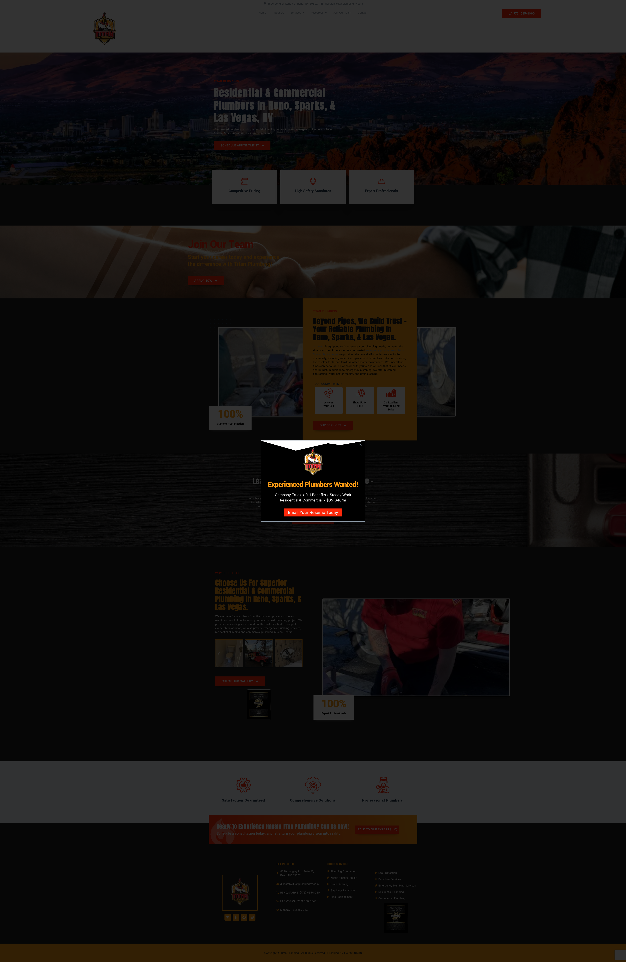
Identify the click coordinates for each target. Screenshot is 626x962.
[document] (313, 481)
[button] (360, 444)
